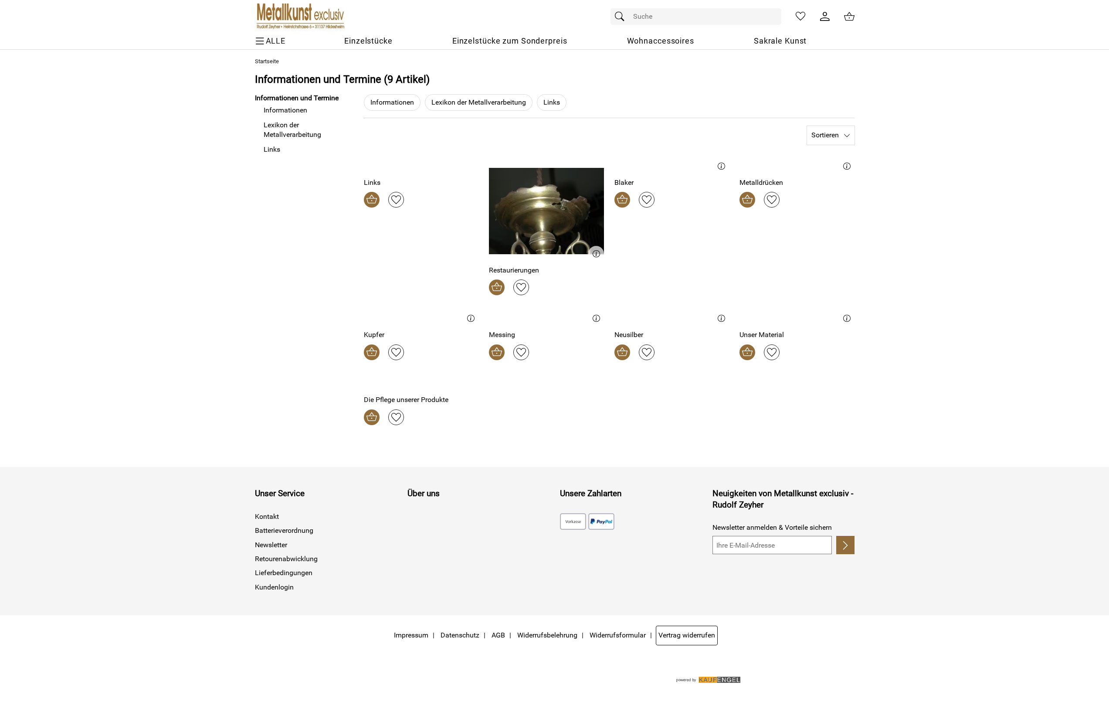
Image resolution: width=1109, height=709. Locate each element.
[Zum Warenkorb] (849, 16)
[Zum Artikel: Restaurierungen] (546, 211)
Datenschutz (460, 635)
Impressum (411, 635)
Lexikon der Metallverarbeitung (478, 102)
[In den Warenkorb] (372, 200)
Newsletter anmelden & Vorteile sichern (772, 527)
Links (551, 102)
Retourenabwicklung (286, 559)
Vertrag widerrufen (686, 635)
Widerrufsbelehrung (547, 635)
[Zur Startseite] (299, 16)
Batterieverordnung (284, 530)
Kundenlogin (274, 587)
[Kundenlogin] (825, 16)
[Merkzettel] (800, 16)
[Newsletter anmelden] (845, 545)
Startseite (267, 61)
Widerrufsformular (618, 635)
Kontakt (267, 516)
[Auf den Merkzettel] (396, 200)
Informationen (392, 102)
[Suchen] (622, 16)
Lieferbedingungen (283, 573)
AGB (498, 635)
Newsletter (271, 545)
